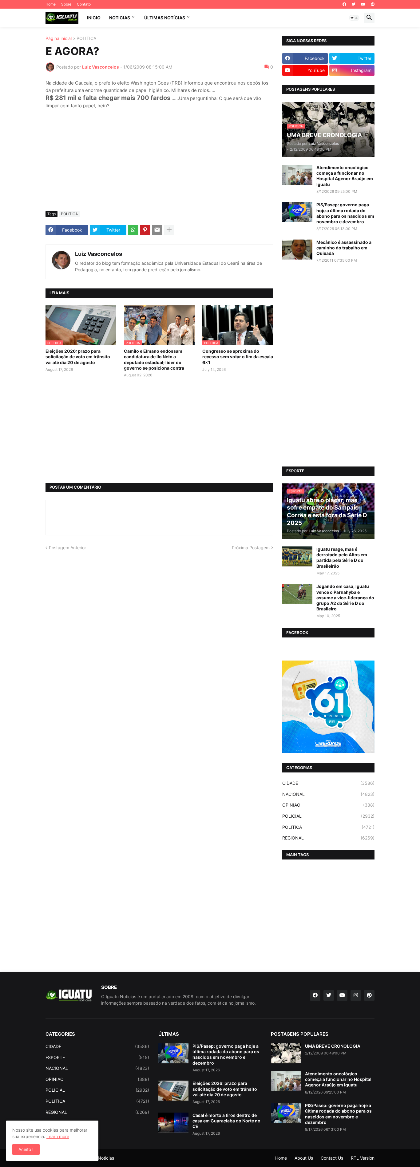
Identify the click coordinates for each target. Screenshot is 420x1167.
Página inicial (59, 38)
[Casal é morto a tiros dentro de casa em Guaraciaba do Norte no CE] (173, 1123)
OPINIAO (328, 805)
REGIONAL (328, 837)
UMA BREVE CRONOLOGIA (332, 1046)
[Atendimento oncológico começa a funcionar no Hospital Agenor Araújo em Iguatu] (297, 175)
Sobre (66, 4)
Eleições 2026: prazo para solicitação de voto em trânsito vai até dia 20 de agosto (78, 356)
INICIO (94, 17)
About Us (304, 1158)
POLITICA (86, 38)
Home (51, 4)
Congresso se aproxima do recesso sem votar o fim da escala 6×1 (237, 356)
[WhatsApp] (133, 230)
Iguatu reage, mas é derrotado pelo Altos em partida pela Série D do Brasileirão (341, 557)
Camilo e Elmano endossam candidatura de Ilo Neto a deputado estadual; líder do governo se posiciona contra (154, 359)
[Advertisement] (159, 160)
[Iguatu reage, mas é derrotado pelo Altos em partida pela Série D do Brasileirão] (297, 556)
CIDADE (328, 783)
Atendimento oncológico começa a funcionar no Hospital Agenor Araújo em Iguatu (344, 176)
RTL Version (362, 1158)
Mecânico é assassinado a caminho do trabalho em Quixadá (343, 248)
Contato (84, 4)
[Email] (157, 230)
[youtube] (363, 4)
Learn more (57, 1136)
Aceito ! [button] (26, 1149)
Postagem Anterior (67, 547)
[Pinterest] (145, 230)
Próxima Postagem (251, 547)
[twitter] (353, 4)
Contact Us (332, 1158)
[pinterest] (372, 4)
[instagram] (356, 995)
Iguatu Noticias (99, 1158)
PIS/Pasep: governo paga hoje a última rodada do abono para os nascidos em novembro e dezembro (345, 213)
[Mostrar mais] (169, 230)
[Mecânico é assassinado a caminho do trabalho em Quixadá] (297, 250)
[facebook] (344, 4)
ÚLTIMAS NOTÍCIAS (164, 17)
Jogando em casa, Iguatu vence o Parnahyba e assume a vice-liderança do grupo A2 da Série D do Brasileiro (345, 597)
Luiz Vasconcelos (98, 254)
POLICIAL (328, 816)
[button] (354, 18)
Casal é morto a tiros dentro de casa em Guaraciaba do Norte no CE (226, 1121)
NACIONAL (328, 794)
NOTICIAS (119, 17)
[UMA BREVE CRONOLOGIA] (286, 1053)
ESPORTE (97, 1057)
